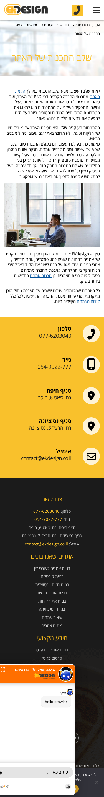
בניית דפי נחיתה (52, 609)
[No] (97, 782)
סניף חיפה (59, 390)
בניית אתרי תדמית (52, 592)
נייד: (66, 519)
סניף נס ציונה (55, 421)
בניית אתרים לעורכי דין (52, 568)
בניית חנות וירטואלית (52, 584)
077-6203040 (55, 335)
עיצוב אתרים (52, 617)
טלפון (64, 328)
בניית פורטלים (52, 576)
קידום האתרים (88, 301)
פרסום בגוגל (52, 658)
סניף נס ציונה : (70, 535)
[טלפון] (77, 10)
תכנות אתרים (41, 275)
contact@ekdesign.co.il (46, 458)
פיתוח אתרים (52, 625)
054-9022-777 (54, 366)
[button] (3, 669)
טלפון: (66, 511)
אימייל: (74, 544)
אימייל (63, 451)
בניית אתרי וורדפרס (52, 650)
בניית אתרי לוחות (52, 601)
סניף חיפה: (67, 527)
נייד (66, 359)
